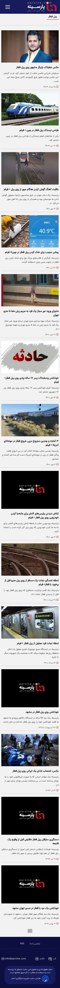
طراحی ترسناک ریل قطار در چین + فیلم (39, 130)
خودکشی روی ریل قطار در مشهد (42, 712)
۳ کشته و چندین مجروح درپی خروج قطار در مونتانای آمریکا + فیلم (31, 443)
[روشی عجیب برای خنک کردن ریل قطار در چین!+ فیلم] (30, 231)
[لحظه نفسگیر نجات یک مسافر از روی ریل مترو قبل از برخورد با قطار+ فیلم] (30, 559)
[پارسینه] (40, 7)
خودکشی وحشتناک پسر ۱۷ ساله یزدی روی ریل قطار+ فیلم (31, 380)
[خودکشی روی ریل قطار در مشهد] (30, 688)
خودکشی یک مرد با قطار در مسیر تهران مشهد (35, 908)
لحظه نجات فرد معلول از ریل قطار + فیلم (38, 644)
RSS (22, 944)
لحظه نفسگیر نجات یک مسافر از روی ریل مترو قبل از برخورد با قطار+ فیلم (31, 583)
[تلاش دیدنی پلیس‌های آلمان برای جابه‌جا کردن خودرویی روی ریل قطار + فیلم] (30, 490)
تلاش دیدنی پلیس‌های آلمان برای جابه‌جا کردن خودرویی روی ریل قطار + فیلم (35, 516)
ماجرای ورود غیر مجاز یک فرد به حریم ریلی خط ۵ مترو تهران (31, 313)
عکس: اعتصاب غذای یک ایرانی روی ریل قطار (35, 771)
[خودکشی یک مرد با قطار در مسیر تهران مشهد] (30, 884)
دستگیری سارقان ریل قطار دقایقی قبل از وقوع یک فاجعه (33, 842)
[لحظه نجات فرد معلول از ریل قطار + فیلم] (30, 622)
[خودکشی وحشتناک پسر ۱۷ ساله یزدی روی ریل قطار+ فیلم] (30, 357)
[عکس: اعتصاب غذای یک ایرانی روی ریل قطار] (30, 750)
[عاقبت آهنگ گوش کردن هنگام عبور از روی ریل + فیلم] (30, 168)
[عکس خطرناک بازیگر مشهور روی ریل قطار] (30, 46)
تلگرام (42, 958)
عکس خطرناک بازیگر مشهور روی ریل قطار (37, 68)
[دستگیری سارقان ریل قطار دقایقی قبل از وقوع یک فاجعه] (30, 816)
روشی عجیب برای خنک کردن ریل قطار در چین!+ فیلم (32, 252)
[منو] (7, 7)
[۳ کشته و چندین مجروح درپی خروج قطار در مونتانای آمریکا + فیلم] (30, 420)
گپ (54, 958)
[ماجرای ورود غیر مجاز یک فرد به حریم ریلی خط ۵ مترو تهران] (30, 290)
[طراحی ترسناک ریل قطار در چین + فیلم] (30, 109)
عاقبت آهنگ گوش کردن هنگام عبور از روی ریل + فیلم (31, 190)
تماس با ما (35, 944)
